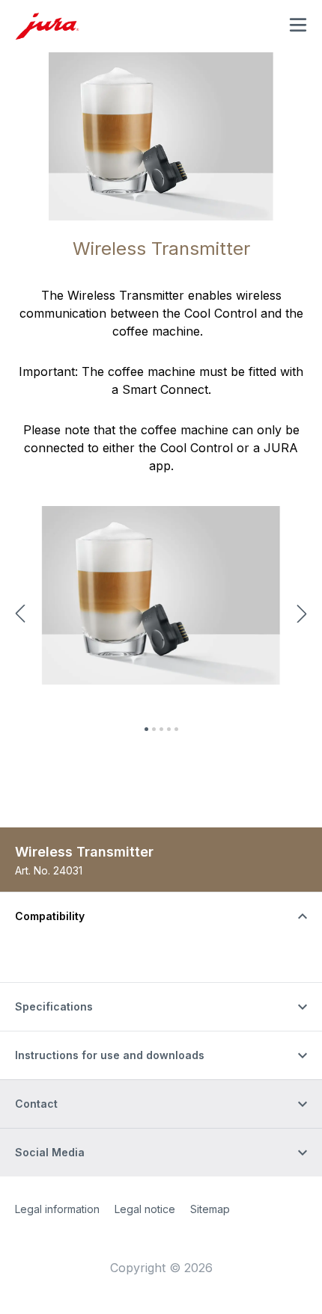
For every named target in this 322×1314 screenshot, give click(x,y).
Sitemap (210, 1209)
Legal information (57, 1209)
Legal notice (145, 1209)
